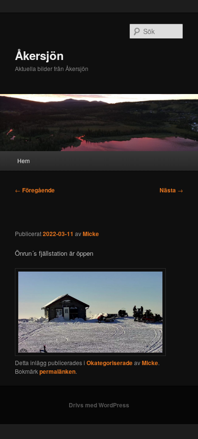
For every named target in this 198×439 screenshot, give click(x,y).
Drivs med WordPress (99, 405)
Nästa (171, 190)
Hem (23, 160)
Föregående (35, 190)
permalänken (57, 371)
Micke (91, 233)
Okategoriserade (110, 362)
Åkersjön (39, 55)
